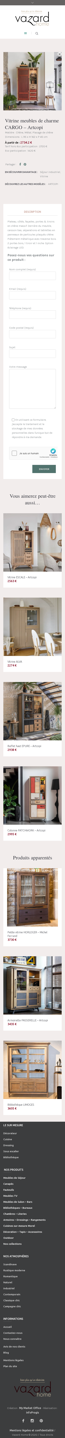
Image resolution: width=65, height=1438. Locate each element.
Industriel (8, 1288)
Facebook (21, 164)
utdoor (9, 1237)
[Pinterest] (41, 1420)
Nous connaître (12, 1338)
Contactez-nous (12, 1332)
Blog (6, 1352)
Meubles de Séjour (14, 1177)
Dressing (8, 1145)
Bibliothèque (11, 1157)
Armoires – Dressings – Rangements (24, 1219)
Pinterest (25, 164)
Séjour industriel (50, 172)
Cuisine (7, 1139)
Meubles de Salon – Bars (17, 1201)
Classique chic (11, 1300)
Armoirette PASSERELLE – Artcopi (28, 1020)
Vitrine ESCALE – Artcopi (22, 577)
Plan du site (10, 1366)
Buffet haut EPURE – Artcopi (24, 746)
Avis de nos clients (14, 1346)
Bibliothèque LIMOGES (21, 1104)
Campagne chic (12, 1306)
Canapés (8, 1183)
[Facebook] (23, 1420)
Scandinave (10, 1264)
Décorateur (10, 1133)
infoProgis (32, 1412)
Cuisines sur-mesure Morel (19, 1225)
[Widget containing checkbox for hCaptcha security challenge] (34, 453)
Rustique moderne (14, 1270)
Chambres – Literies (14, 1213)
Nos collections (12, 1243)
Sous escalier (11, 1151)
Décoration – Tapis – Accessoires (22, 1231)
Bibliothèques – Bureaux (17, 1207)
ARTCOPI (53, 184)
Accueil (7, 1326)
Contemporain (11, 1294)
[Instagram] (32, 1420)
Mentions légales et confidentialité (32, 1430)
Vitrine (44, 176)
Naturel (7, 1282)
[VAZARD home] (32, 18)
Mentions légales (13, 1360)
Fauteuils (8, 1189)
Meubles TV (10, 1195)
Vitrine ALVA (15, 661)
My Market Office (30, 1407)
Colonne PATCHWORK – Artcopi (26, 830)
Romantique (10, 1276)
